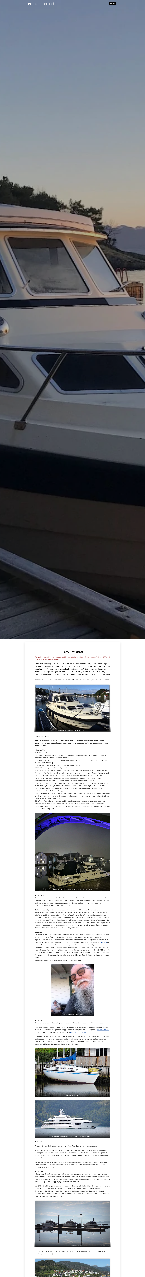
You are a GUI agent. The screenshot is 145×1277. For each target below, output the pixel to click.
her (58, 659)
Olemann (103, 942)
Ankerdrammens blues (78, 1032)
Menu (113, 3)
